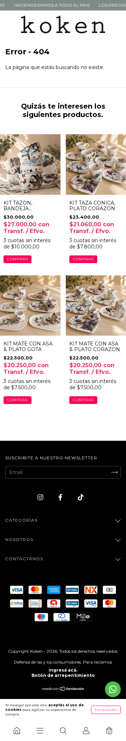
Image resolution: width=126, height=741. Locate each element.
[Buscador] (63, 730)
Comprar (17, 259)
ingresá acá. (63, 670)
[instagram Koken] (41, 497)
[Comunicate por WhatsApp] (113, 689)
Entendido (106, 710)
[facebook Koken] (61, 497)
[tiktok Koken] (81, 497)
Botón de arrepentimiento (63, 675)
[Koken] (16, 730)
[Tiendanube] (63, 689)
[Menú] (39, 730)
